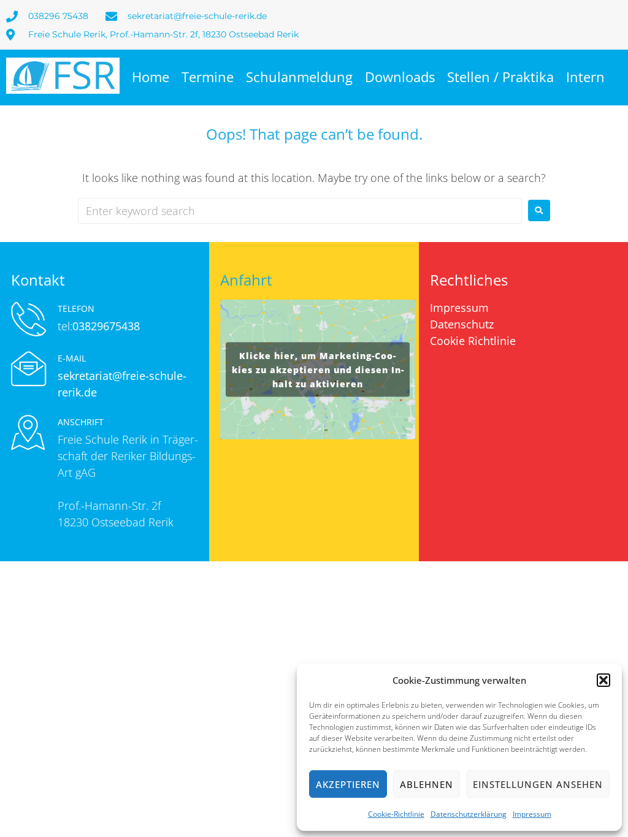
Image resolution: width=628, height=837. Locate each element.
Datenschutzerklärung (469, 814)
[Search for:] (300, 211)
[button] (603, 680)
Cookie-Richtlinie (396, 814)
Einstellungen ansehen (538, 784)
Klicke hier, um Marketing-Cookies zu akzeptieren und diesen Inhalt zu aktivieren (318, 369)
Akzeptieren (348, 784)
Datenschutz (462, 324)
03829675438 (106, 326)
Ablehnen (426, 784)
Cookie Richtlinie (473, 340)
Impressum (532, 814)
